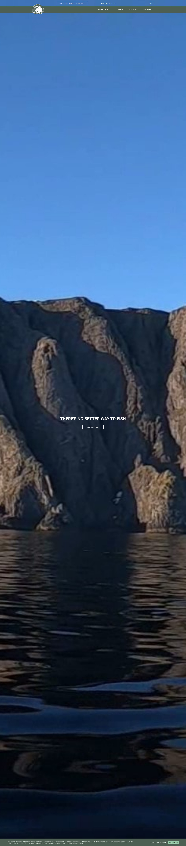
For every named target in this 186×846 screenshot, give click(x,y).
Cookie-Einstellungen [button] (158, 842)
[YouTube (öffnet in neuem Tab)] (142, 3)
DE (151, 3)
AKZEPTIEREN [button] (173, 842)
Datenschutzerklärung (79, 843)
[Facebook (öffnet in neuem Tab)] (139, 3)
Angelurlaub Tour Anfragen (71, 3)
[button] (93, 427)
